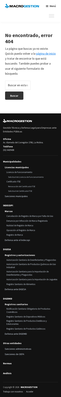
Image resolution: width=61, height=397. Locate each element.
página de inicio (46, 53)
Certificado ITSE (13, 181)
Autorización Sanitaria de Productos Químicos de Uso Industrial (31, 266)
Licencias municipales (17, 167)
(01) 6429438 (8, 150)
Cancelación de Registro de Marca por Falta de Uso (29, 216)
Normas (7, 363)
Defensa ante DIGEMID (16, 333)
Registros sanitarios (16, 304)
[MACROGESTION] (17, 121)
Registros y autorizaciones (20, 255)
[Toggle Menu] (51, 16)
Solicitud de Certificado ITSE (20, 191)
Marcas (9, 211)
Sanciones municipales (16, 196)
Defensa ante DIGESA (15, 289)
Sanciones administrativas (18, 348)
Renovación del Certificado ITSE (21, 186)
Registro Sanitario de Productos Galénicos (25, 328)
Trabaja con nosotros (13, 391)
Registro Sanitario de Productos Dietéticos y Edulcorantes (26, 322)
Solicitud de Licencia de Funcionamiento (26, 177)
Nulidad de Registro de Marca (19, 225)
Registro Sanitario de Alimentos (20, 284)
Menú (53, 6)
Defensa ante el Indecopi (17, 240)
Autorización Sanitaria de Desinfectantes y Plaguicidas (31, 260)
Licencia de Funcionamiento (19, 172)
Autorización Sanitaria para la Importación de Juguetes (31, 279)
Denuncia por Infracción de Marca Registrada (27, 220)
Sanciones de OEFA (14, 354)
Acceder (29, 391)
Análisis (7, 373)
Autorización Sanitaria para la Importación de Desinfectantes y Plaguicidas (27, 273)
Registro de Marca (14, 234)
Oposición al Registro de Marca (20, 230)
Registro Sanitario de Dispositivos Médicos (25, 316)
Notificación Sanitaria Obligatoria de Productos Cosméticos (28, 310)
